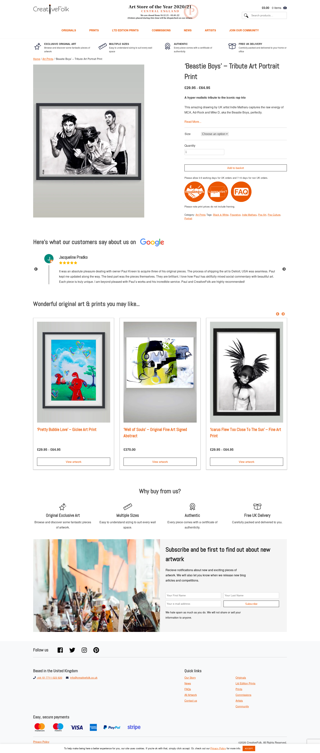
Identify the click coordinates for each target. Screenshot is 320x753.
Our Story (190, 677)
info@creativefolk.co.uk (83, 677)
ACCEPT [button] (249, 748)
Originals (68, 30)
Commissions (161, 30)
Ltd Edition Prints (125, 30)
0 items (271, 8)
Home (36, 59)
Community (242, 706)
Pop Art (262, 214)
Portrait (188, 218)
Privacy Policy (41, 742)
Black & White (221, 214)
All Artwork (190, 695)
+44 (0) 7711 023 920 (49, 677)
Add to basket (235, 167)
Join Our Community (244, 30)
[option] (160, 269)
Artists (210, 30)
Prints (94, 30)
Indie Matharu (249, 214)
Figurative (235, 214)
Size (188, 134)
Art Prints (47, 59)
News (187, 30)
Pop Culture (274, 214)
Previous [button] (36, 269)
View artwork (73, 462)
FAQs (187, 689)
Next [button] (284, 269)
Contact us (190, 700)
